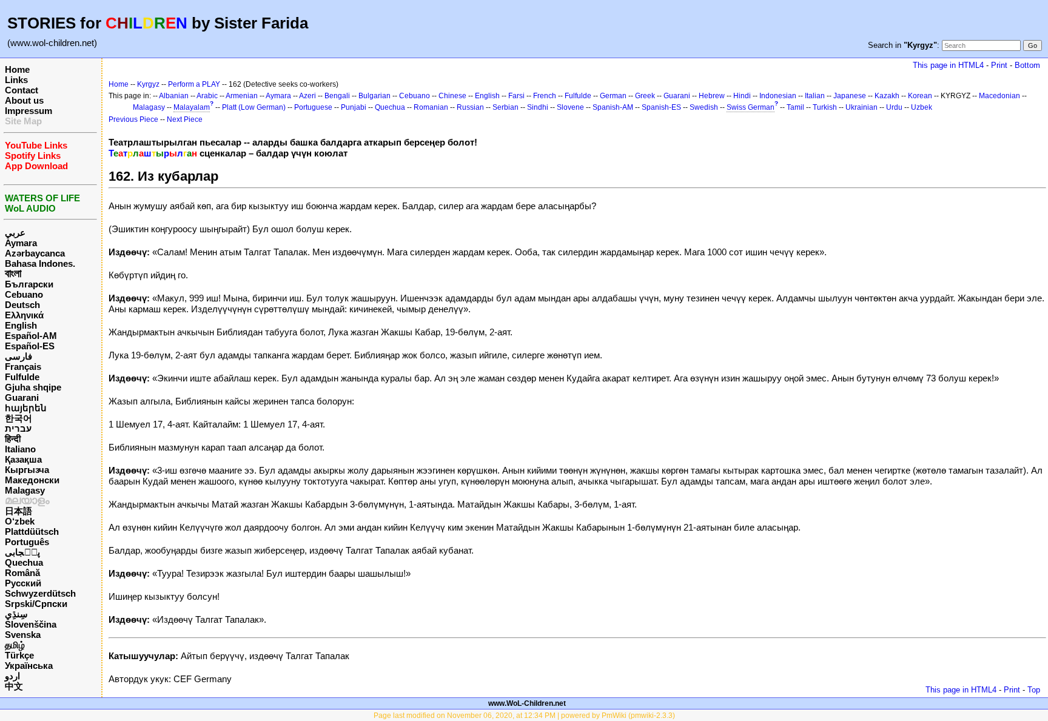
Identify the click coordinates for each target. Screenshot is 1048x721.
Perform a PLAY (194, 84)
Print (999, 65)
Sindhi (537, 107)
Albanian (174, 96)
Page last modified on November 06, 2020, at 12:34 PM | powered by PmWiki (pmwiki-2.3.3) (524, 715)
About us (24, 100)
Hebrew (712, 96)
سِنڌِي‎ (16, 614)
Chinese (452, 96)
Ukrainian (861, 107)
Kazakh (887, 96)
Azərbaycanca (35, 253)
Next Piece (185, 119)
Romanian (431, 107)
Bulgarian (374, 96)
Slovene (570, 107)
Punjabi (353, 107)
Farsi (516, 96)
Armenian (242, 96)
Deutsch (22, 305)
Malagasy (25, 490)
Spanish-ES (661, 107)
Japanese (849, 96)
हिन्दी (13, 439)
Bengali (337, 96)
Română (22, 573)
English (21, 325)
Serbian (505, 107)
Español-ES (30, 346)
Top (1033, 689)
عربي (15, 232)
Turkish (825, 107)
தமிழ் (15, 645)
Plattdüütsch (32, 531)
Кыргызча (27, 469)
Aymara (21, 243)
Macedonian (999, 96)
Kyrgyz (148, 84)
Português (27, 542)
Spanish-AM (613, 107)
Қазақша (23, 459)
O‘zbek (20, 521)
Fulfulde (22, 377)
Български (29, 284)
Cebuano (24, 294)
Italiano (20, 449)
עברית (18, 428)
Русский (23, 583)
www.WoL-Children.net (527, 703)
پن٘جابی (22, 552)
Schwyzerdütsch (40, 593)
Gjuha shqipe (33, 387)
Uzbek (921, 107)
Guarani (22, 397)
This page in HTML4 (948, 65)
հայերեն (26, 408)
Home (17, 69)
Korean (920, 96)
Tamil (795, 107)
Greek (645, 96)
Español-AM (31, 335)
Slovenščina (30, 624)
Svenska (23, 634)
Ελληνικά (24, 315)
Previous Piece (133, 119)
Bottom (1027, 65)
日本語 (18, 511)
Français (23, 366)
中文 (14, 686)
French (544, 96)
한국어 (18, 418)
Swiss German (750, 107)
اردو (12, 676)
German (613, 96)
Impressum (28, 111)
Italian (815, 96)
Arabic (207, 96)
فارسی (18, 356)
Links (16, 80)
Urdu (894, 107)
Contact (21, 90)
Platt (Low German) (254, 107)
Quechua (24, 562)
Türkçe (19, 655)
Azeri (307, 96)
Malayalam (191, 107)
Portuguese (313, 107)
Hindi (742, 96)
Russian (470, 107)
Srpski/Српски (36, 604)
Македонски (32, 480)
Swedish (704, 107)
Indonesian (777, 96)
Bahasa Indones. (40, 263)
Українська (29, 665)
